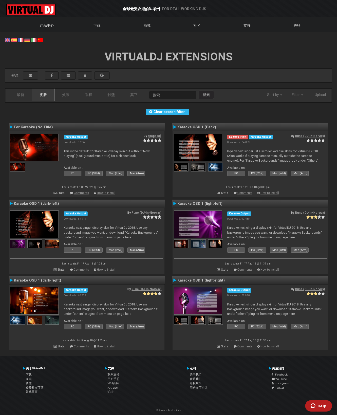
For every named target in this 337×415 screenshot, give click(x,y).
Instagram (281, 383)
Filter (296, 95)
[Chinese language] (40, 40)
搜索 (206, 95)
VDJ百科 (113, 383)
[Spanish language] (14, 40)
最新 (20, 95)
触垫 (111, 95)
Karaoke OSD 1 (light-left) (200, 203)
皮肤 (43, 95)
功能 (29, 383)
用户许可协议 (198, 387)
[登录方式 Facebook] (52, 75)
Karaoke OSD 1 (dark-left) (36, 203)
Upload (320, 95)
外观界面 (31, 392)
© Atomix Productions (168, 410)
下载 (97, 25)
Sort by (273, 95)
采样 (88, 95)
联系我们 (196, 379)
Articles (113, 387)
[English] (7, 40)
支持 (246, 25)
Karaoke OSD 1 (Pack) (196, 127)
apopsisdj (154, 136)
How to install (106, 193)
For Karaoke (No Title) (33, 127)
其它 (134, 95)
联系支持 (113, 374)
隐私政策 (196, 383)
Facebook (280, 374)
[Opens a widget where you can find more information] (318, 406)
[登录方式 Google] (102, 75)
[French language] (20, 40)
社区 (196, 25)
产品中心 (47, 25)
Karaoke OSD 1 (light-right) (201, 280)
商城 (147, 25)
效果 (66, 95)
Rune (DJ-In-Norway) (310, 136)
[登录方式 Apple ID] (85, 75)
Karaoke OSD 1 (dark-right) (37, 280)
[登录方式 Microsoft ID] (68, 75)
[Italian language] (33, 40)
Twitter (279, 387)
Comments (81, 193)
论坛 (110, 392)
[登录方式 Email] (30, 75)
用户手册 (113, 379)
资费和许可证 (34, 387)
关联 (297, 25)
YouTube (281, 379)
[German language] (27, 40)
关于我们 (196, 374)
